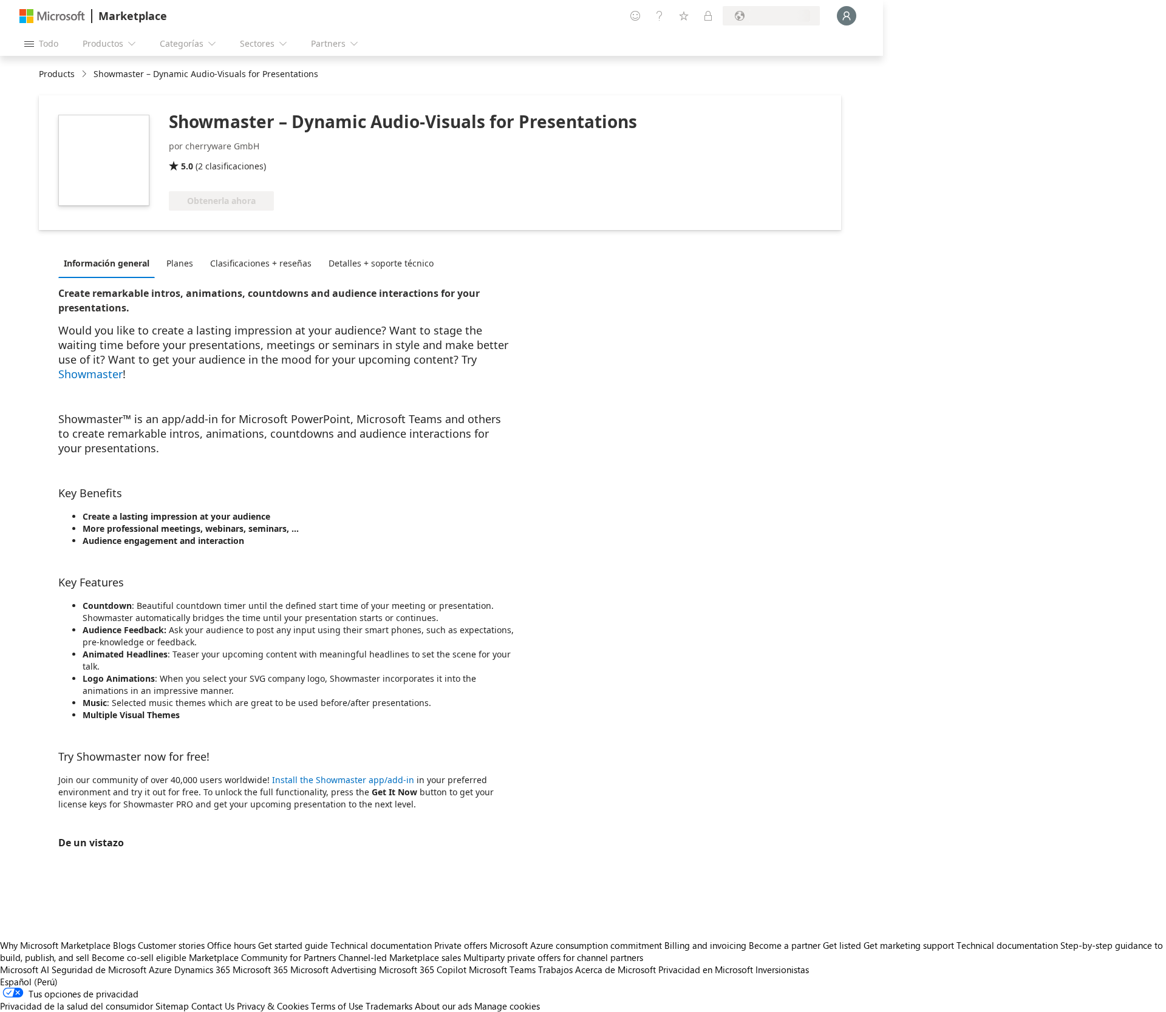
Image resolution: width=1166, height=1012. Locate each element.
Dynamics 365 (202, 969)
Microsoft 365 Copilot (422, 969)
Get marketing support (909, 945)
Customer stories (171, 945)
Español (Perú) (29, 982)
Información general (106, 263)
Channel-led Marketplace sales (399, 957)
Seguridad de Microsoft (99, 969)
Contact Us (212, 1006)
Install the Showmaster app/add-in (343, 780)
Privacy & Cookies (273, 1006)
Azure (160, 969)
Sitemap (172, 1006)
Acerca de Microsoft (615, 969)
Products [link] (57, 74)
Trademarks (389, 1006)
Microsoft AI (24, 969)
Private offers (460, 945)
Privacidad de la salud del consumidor (76, 1006)
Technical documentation (381, 945)
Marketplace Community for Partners (262, 957)
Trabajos (555, 969)
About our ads (443, 1006)
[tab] (109, 263)
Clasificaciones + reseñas (261, 263)
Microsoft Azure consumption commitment (576, 945)
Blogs (124, 945)
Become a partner (784, 945)
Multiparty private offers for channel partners (553, 957)
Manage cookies (507, 1006)
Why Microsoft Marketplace (55, 945)
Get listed (842, 945)
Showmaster (90, 374)
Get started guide (293, 945)
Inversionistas (782, 969)
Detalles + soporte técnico (381, 263)
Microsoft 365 (260, 969)
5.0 (187, 166)
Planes (179, 263)
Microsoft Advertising (333, 969)
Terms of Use (337, 1006)
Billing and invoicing (705, 945)
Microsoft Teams (502, 969)
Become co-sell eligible (139, 957)
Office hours (231, 945)
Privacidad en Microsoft (705, 969)
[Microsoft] (52, 16)
